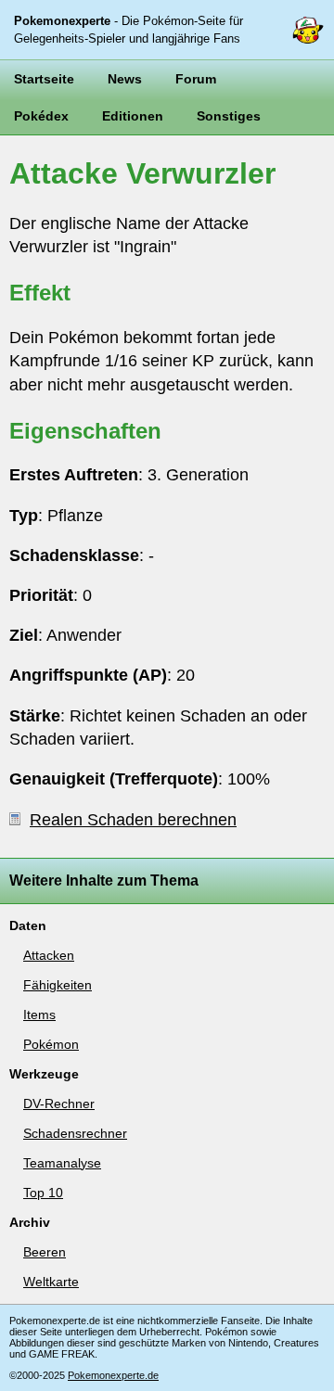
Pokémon (51, 1044)
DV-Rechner (59, 1103)
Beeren (44, 1251)
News (125, 78)
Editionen (132, 115)
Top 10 (43, 1192)
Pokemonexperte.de (113, 1375)
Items (39, 1014)
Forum (195, 78)
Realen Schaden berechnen (133, 819)
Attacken (48, 955)
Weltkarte (51, 1281)
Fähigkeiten (57, 984)
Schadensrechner (75, 1133)
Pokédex (41, 115)
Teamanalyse (62, 1162)
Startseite (44, 78)
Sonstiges (229, 115)
